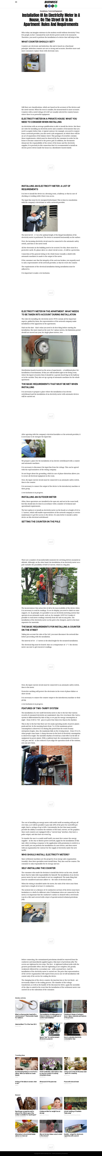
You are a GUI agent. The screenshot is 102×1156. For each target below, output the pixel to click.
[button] (16, 2)
